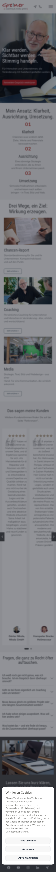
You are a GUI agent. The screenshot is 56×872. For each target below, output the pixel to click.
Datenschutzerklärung (17, 831)
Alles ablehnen (28, 840)
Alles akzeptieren (28, 857)
